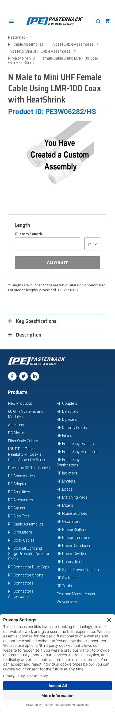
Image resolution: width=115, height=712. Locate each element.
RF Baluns (16, 508)
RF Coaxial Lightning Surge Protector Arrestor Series (28, 553)
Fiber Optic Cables (23, 441)
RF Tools (64, 586)
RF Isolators (67, 473)
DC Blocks (16, 433)
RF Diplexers (67, 419)
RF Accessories (21, 476)
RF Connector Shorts (26, 575)
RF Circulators (20, 532)
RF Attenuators (20, 500)
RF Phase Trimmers (73, 537)
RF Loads (65, 489)
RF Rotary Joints (71, 562)
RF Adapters (18, 484)
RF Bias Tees (19, 516)
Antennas (16, 425)
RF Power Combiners (75, 545)
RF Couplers (67, 403)
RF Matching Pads (72, 497)
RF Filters (64, 435)
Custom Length (28, 234)
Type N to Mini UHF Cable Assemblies (39, 51)
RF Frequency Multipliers (77, 452)
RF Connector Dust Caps (28, 567)
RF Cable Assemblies (25, 44)
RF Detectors (67, 411)
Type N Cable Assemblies (72, 44)
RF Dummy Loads (72, 427)
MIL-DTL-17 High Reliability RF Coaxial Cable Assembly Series (27, 454)
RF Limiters (66, 481)
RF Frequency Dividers (75, 443)
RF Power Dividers (72, 554)
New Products (20, 403)
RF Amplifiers (19, 492)
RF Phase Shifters (72, 529)
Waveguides (67, 602)
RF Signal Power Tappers (78, 570)
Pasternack (17, 37)
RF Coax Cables (21, 540)
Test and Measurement (76, 594)
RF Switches (67, 578)
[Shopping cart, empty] (107, 21)
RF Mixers (65, 505)
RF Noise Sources (72, 513)
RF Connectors (20, 583)
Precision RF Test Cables (29, 468)
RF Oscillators (68, 521)
